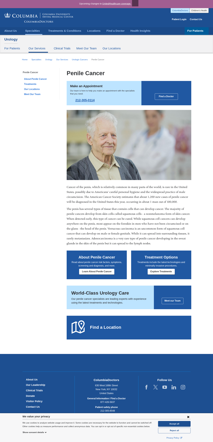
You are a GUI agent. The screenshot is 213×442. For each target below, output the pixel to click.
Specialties (36, 59)
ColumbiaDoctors (180, 10)
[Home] (38, 18)
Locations (94, 30)
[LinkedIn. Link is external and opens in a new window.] (173, 387)
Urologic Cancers (80, 59)
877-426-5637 (107, 402)
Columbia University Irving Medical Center (93, 362)
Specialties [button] (32, 30)
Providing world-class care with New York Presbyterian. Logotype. (126, 363)
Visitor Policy (34, 401)
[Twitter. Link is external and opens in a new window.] (155, 387)
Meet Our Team (86, 48)
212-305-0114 (85, 100)
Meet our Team (172, 300)
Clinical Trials (62, 48)
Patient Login (179, 19)
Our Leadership (35, 384)
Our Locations (112, 48)
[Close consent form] (188, 416)
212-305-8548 (107, 411)
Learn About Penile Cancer (97, 271)
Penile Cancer (30, 72)
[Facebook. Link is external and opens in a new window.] (146, 387)
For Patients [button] (195, 30)
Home (25, 59)
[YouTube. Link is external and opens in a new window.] (164, 387)
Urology (11, 39)
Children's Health (199, 10)
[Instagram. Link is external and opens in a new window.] (183, 387)
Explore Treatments (161, 271)
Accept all (174, 424)
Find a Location (105, 327)
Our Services (62, 59)
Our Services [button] (37, 48)
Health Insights (140, 30)
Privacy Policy (173, 438)
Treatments (30, 84)
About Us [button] (10, 30)
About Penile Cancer (35, 79)
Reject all (174, 430)
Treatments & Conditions (64, 30)
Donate (30, 395)
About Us (32, 379)
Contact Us (196, 19)
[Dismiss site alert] (135, 3)
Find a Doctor (115, 30)
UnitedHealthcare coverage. (116, 3)
